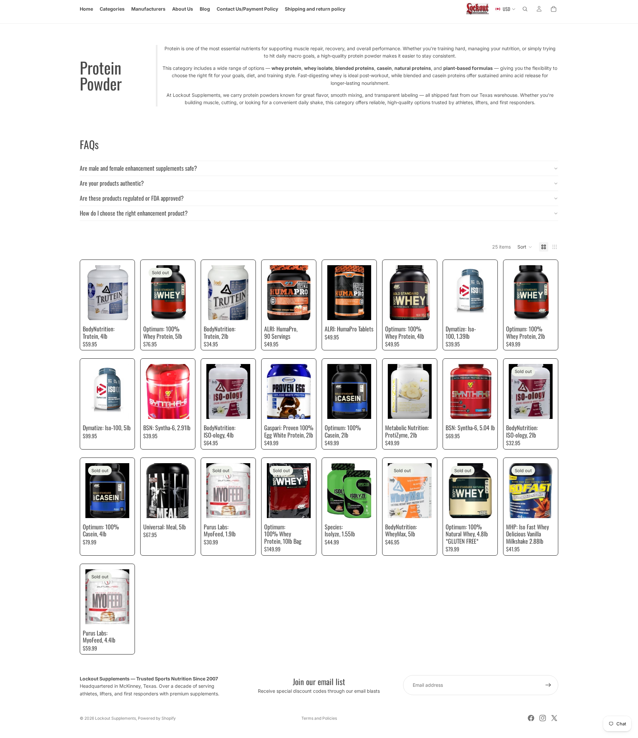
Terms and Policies (319, 718)
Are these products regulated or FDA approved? (132, 198)
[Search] (525, 9)
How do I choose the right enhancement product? (134, 213)
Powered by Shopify (157, 718)
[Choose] (119, 310)
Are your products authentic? (112, 183)
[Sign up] (548, 685)
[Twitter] (554, 718)
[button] (524, 247)
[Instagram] (543, 718)
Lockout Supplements (115, 718)
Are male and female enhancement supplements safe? (138, 168)
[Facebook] (531, 718)
